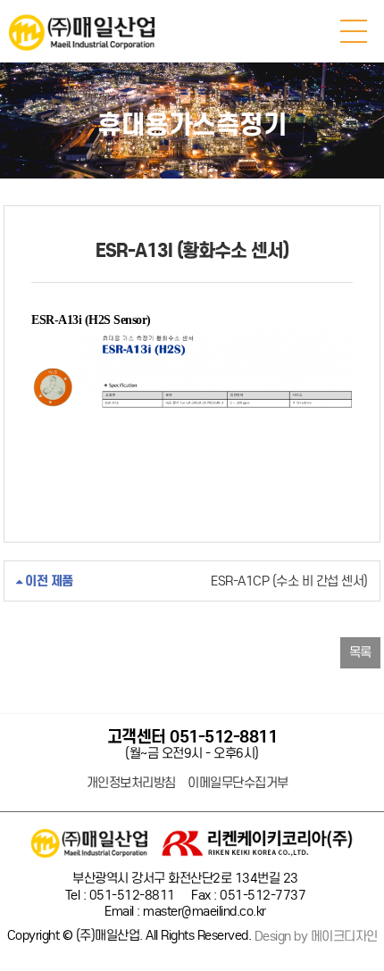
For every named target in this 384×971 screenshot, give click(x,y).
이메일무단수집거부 (238, 783)
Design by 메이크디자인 (316, 936)
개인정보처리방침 (131, 783)
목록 (360, 652)
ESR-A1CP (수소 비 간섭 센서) (194, 581)
